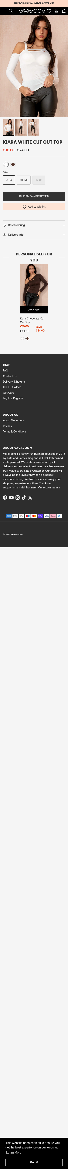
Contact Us (9, 376)
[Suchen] (12, 11)
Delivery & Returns (14, 381)
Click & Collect (12, 387)
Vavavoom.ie (16, 534)
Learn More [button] (13, 1152)
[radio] (6, 164)
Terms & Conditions (14, 431)
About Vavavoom (13, 420)
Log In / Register (13, 398)
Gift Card (8, 392)
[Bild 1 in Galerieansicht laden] (34, 66)
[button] (34, 206)
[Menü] (4, 11)
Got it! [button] (34, 1162)
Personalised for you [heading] (34, 257)
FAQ (5, 370)
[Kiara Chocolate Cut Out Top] (34, 285)
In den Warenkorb (34, 196)
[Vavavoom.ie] (32, 11)
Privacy (7, 426)
